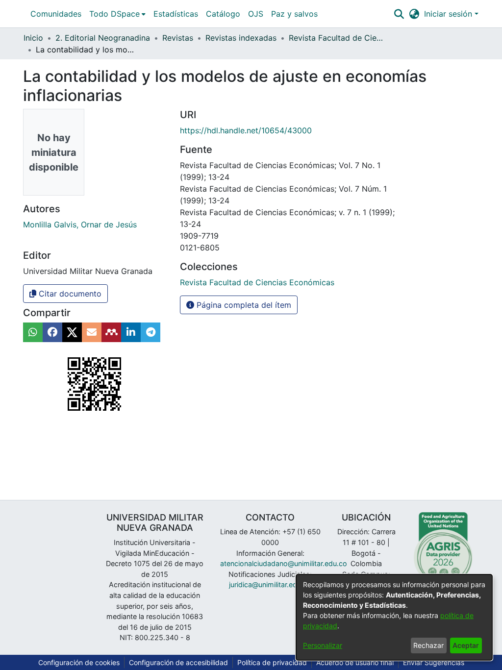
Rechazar (428, 645)
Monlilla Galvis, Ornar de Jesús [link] (80, 224)
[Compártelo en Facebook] (52, 332)
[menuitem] (117, 14)
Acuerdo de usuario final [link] (355, 662)
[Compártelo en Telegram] (150, 332)
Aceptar (465, 645)
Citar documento (68, 293)
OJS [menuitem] (255, 14)
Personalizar (322, 645)
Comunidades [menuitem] (55, 14)
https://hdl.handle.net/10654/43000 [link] (246, 130)
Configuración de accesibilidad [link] (178, 662)
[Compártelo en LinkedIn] (131, 332)
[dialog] (394, 617)
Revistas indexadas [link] (240, 38)
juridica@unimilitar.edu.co (270, 584)
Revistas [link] (177, 38)
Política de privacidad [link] (272, 662)
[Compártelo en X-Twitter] (72, 332)
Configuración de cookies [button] (79, 662)
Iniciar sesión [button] (449, 14)
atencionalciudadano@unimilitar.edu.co (283, 563)
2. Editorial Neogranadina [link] (102, 38)
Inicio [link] (33, 38)
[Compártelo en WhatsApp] (33, 332)
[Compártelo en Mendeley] (111, 332)
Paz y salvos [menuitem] (294, 14)
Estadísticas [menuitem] (175, 14)
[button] (399, 14)
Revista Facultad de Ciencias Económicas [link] (338, 38)
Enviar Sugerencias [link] (433, 662)
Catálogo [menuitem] (223, 14)
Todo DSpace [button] (114, 14)
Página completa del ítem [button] (242, 305)
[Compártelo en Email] (91, 332)
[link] (257, 282)
